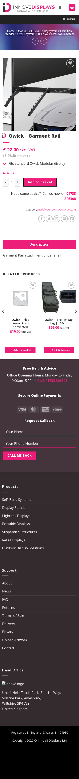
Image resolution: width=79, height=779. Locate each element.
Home (11, 31)
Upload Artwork (14, 640)
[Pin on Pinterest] (64, 218)
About (7, 583)
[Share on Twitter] (49, 218)
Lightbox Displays (16, 515)
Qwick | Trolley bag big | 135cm (59, 321)
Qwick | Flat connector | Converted (20, 323)
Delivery (8, 623)
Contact (8, 648)
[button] (72, 7)
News (6, 591)
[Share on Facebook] (41, 218)
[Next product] (35, 41)
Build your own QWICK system (56, 34)
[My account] (60, 7)
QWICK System (26, 34)
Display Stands (13, 507)
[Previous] (3, 319)
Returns (8, 607)
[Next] (75, 319)
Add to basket (40, 182)
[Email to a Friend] (56, 218)
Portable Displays (16, 523)
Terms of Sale (13, 615)
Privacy (7, 631)
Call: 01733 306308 (52, 380)
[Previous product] (43, 41)
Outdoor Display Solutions (23, 548)
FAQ (5, 599)
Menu (71, 19)
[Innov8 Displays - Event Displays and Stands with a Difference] (29, 7)
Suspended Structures (19, 532)
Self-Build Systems (16, 499)
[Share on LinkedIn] (71, 218)
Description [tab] (40, 244)
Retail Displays (13, 540)
